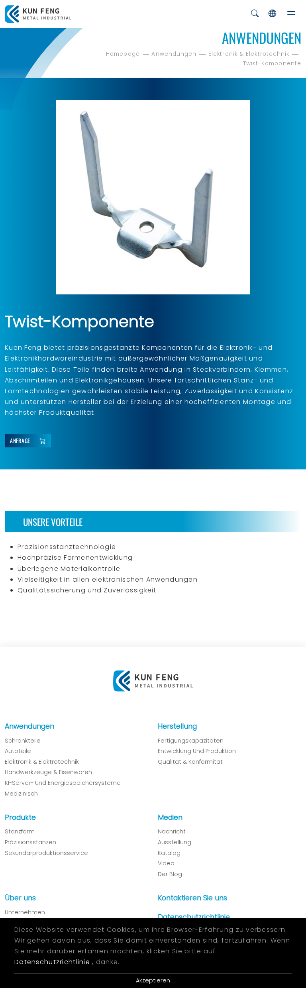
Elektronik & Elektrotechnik (248, 54)
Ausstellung (174, 842)
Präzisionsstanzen (30, 842)
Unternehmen (25, 912)
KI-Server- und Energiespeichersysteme (63, 783)
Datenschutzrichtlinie (194, 917)
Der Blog (170, 874)
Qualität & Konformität (190, 762)
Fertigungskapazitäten (191, 741)
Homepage (123, 54)
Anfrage (20, 440)
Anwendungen (173, 54)
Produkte (20, 817)
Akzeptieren (153, 980)
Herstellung (177, 726)
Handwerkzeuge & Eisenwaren (48, 772)
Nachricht (172, 831)
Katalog (169, 853)
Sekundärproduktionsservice (46, 853)
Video (166, 863)
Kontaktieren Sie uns (192, 898)
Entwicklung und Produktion (197, 751)
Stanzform (20, 831)
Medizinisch (21, 794)
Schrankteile (23, 741)
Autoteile (18, 751)
